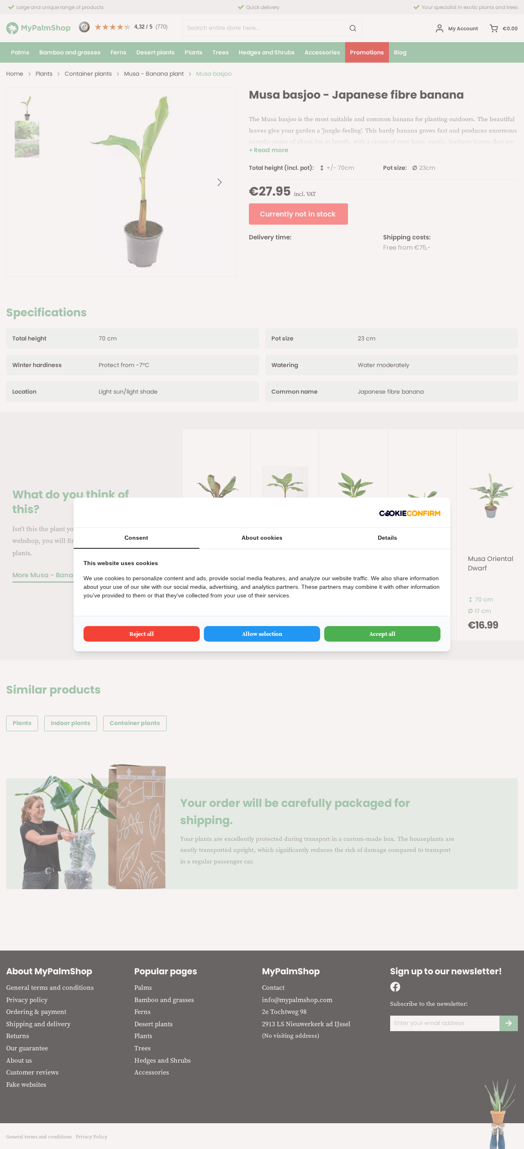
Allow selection (262, 634)
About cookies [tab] (262, 537)
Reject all (141, 634)
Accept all (382, 634)
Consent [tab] (136, 537)
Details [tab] (387, 537)
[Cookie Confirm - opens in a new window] (409, 512)
